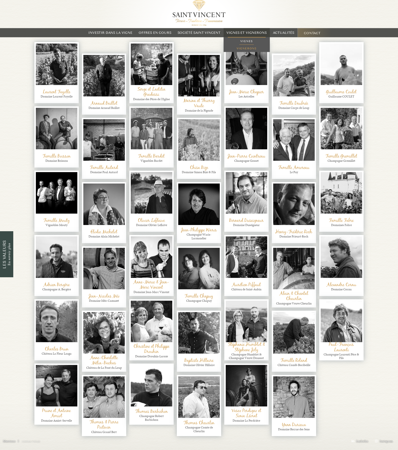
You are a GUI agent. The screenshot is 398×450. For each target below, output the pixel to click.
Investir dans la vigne (110, 36)
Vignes (246, 45)
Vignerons (247, 52)
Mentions (9, 445)
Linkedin (362, 445)
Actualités (284, 36)
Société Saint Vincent (199, 36)
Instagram (386, 445)
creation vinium (31, 445)
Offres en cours (155, 36)
